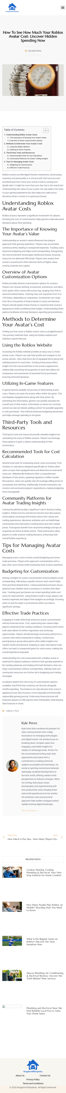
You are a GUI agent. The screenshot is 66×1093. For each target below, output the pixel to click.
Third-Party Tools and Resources (20, 153)
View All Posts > (29, 810)
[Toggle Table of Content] (44, 130)
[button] (62, 7)
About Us (20, 1075)
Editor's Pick (12, 710)
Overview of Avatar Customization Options (26, 140)
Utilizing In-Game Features (20, 150)
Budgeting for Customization (21, 165)
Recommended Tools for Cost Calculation (26, 156)
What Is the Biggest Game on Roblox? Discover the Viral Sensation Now (42, 941)
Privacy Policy (33, 1079)
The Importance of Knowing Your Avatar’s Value (28, 138)
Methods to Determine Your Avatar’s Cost (24, 143)
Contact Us (45, 1075)
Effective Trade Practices (20, 168)
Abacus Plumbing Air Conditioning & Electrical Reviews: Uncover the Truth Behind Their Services (45, 976)
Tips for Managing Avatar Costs (20, 162)
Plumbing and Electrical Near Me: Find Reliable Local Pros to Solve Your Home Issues (44, 1011)
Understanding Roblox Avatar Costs (21, 135)
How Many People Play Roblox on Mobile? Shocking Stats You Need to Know (45, 907)
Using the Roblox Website (20, 147)
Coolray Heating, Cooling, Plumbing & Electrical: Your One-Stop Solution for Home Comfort (44, 872)
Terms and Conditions (33, 1083)
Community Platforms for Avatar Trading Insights (29, 159)
